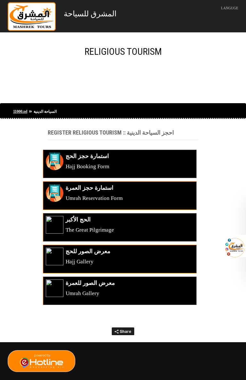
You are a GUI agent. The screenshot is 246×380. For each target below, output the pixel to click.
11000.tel (20, 111)
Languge (229, 8)
